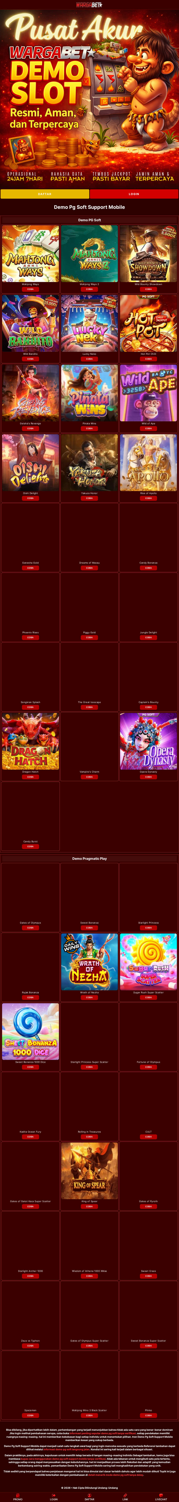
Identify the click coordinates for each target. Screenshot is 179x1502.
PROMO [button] (18, 1499)
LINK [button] (125, 1499)
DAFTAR (45, 194)
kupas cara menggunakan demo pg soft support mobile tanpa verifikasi (63, 1458)
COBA (30, 289)
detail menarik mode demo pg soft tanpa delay (115, 1474)
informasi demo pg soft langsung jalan (67, 1449)
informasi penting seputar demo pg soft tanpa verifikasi (103, 1433)
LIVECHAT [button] (161, 1499)
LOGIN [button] (54, 1499)
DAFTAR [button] (89, 1499)
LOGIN (134, 194)
